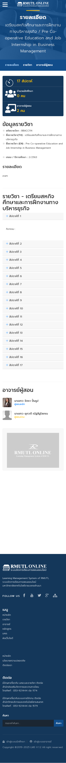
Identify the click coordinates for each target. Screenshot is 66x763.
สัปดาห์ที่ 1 (15, 216)
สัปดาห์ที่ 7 (15, 284)
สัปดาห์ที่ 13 (16, 333)
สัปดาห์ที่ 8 (15, 292)
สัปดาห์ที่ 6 (15, 276)
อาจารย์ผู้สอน (44, 65)
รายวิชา (27, 65)
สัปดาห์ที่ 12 (16, 324)
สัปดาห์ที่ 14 (16, 341)
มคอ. (5, 633)
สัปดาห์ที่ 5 (15, 268)
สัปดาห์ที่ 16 (16, 357)
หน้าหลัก (7, 615)
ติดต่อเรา (7, 665)
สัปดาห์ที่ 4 (15, 260)
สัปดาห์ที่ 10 (16, 308)
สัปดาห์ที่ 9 (15, 300)
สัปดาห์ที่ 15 (16, 349)
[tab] (33, 216)
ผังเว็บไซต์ (8, 638)
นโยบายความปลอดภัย (14, 660)
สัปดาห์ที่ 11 (15, 316)
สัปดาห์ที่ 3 (15, 252)
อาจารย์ (6, 624)
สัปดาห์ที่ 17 (16, 365)
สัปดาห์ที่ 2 (15, 243)
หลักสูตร (7, 629)
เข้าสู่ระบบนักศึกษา (15, 741)
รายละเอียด (12, 65)
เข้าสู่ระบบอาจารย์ (42, 741)
